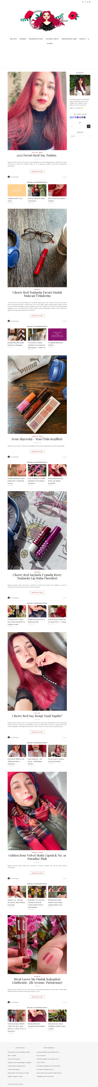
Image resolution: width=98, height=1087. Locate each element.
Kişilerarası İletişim (36, 39)
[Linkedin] (82, 117)
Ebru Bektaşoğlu (15, 177)
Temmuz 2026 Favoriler (14, 1059)
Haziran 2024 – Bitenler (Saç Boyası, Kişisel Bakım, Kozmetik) (16, 902)
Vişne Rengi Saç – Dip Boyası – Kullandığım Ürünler (35, 761)
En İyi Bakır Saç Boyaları (43, 1066)
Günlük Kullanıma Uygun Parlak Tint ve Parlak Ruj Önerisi (16, 481)
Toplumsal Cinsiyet (52, 39)
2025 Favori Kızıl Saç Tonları (37, 155)
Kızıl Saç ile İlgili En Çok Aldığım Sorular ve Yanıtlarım (16, 761)
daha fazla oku (37, 171)
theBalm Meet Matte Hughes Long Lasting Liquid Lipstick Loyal (55, 902)
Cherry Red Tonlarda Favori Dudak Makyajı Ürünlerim (37, 294)
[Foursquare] (80, 117)
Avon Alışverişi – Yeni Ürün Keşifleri (37, 439)
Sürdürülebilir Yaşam (69, 39)
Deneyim (82, 39)
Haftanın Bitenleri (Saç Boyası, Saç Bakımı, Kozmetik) (55, 481)
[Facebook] (71, 117)
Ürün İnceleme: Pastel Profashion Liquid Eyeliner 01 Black (57, 1026)
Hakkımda (23, 39)
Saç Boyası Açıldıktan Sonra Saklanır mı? (47, 1052)
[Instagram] (75, 117)
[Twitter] (73, 117)
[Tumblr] (85, 117)
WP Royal (10, 1084)
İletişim (49, 43)
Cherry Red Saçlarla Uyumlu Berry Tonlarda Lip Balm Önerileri (37, 576)
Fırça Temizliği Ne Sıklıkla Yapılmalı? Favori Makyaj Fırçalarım (36, 481)
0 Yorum (65, 177)
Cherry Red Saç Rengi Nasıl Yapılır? (37, 716)
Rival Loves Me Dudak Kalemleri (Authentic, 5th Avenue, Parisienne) (37, 980)
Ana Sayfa (13, 39)
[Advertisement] (49, 57)
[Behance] (78, 117)
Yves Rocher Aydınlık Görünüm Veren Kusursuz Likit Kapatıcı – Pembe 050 (37, 345)
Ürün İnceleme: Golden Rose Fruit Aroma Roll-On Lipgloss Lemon (16, 622)
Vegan (41, 852)
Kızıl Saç (35, 152)
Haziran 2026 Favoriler (14, 1069)
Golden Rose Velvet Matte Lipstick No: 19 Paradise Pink (37, 857)
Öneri (40, 152)
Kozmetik (37, 289)
